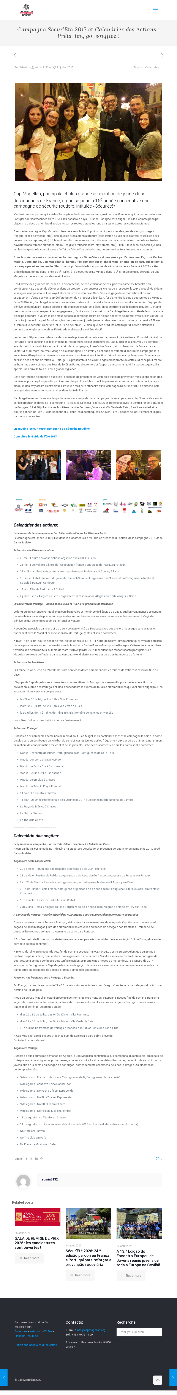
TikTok (48, 1331)
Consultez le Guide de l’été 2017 (35, 436)
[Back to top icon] (157, 1380)
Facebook (21, 1331)
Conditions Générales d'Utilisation (36, 1345)
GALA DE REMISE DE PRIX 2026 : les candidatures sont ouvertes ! (37, 1243)
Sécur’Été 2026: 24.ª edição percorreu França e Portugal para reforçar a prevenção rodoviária (88, 1258)
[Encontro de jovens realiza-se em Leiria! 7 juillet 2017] (4, 1377)
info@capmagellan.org (91, 1330)
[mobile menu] (155, 9)
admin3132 (42, 67)
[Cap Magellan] (26, 9)
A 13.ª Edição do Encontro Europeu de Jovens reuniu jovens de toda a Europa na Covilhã (138, 1258)
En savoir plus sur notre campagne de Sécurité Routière (52, 428)
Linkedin (20, 1335)
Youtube (32, 1335)
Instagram (36, 1331)
